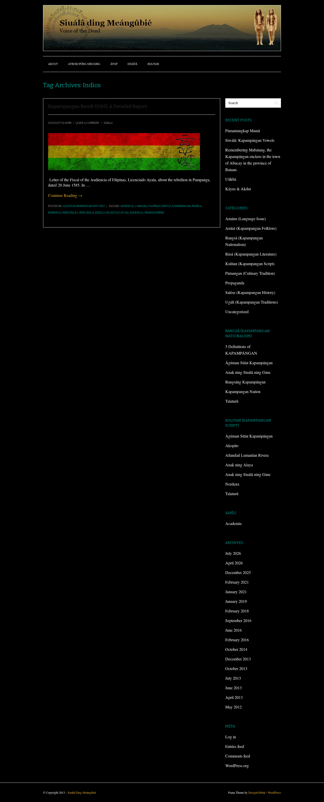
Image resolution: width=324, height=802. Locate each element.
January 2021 (236, 591)
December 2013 (238, 658)
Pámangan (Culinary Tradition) (250, 273)
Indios (166, 206)
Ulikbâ (230, 179)
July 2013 (233, 678)
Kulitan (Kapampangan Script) (249, 263)
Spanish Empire (154, 212)
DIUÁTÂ (132, 64)
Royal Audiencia (132, 212)
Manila (197, 206)
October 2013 (236, 668)
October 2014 (236, 649)
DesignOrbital (256, 792)
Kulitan (153, 64)
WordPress (274, 792)
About (53, 64)
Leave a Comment (87, 123)
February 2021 (237, 582)
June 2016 (233, 630)
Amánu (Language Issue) (245, 218)
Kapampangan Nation (242, 391)
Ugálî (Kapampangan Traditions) (251, 302)
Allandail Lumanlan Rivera (247, 455)
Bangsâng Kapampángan (245, 381)
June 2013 (233, 687)
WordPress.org (237, 765)
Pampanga (55, 212)
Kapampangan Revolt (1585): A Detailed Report (97, 106)
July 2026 (233, 553)
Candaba (141, 206)
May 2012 (233, 706)
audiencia (127, 206)
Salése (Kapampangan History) (83, 206)
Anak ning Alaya (239, 464)
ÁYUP (113, 64)
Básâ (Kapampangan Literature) (250, 254)
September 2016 (238, 620)
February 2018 (237, 610)
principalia (86, 212)
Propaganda (234, 282)
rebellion (102, 212)
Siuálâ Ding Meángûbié (82, 792)
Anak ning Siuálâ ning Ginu (247, 372)
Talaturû (231, 401)
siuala (108, 123)
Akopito (231, 445)
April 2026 (234, 562)
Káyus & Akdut (238, 188)
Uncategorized (237, 311)
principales (70, 212)
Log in (230, 736)
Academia (233, 523)
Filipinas (155, 206)
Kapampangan (181, 206)
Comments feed (237, 756)
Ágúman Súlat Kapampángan (249, 362)
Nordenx (232, 484)
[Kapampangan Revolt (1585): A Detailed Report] (124, 169)
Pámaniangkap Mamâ (242, 130)
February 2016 (237, 639)
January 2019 (236, 601)
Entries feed (234, 746)
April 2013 (234, 697)
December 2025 (238, 572)
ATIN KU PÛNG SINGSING (84, 64)
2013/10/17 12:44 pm (59, 123)
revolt (115, 212)
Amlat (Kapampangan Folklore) (250, 228)
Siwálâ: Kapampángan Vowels (249, 140)
